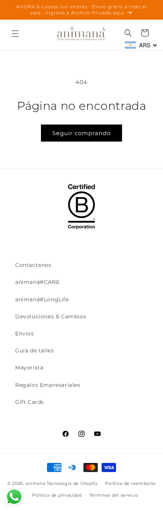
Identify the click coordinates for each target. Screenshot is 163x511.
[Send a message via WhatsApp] (14, 496)
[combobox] (141, 45)
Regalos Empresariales (47, 385)
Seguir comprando (81, 133)
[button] (15, 33)
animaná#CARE (37, 282)
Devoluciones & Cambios (50, 316)
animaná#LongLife (42, 299)
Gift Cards (29, 402)
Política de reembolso (130, 483)
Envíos (24, 333)
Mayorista (29, 367)
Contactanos (33, 265)
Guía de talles (34, 350)
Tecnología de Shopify (72, 483)
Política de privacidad (57, 495)
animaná (35, 483)
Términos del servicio (113, 495)
